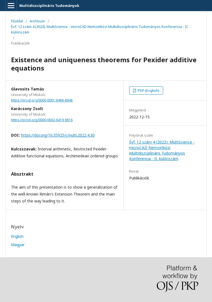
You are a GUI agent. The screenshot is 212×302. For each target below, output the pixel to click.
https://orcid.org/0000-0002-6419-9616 (42, 120)
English (17, 236)
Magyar (18, 244)
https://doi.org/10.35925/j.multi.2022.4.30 (58, 135)
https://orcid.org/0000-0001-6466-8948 (42, 100)
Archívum (37, 21)
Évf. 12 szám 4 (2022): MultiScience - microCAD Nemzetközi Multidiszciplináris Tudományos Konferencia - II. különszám (100, 29)
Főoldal (17, 21)
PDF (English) (148, 90)
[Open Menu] (11, 5)
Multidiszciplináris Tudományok (49, 5)
